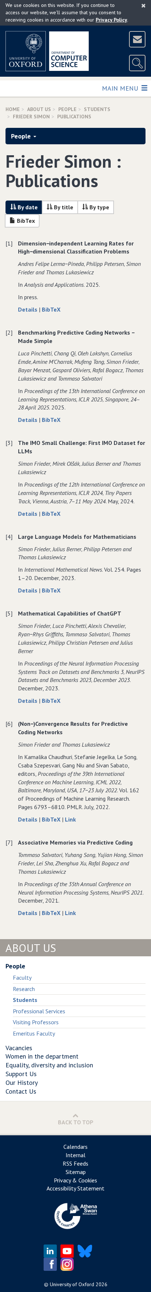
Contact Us (20, 1091)
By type (98, 207)
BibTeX (51, 309)
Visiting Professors (36, 1022)
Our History (21, 1082)
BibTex (25, 220)
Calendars (75, 1146)
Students (97, 109)
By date (27, 207)
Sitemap (76, 1171)
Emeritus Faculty (34, 1033)
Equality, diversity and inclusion (49, 1065)
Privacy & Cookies (75, 1180)
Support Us (21, 1074)
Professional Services (39, 1011)
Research (24, 988)
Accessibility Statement (75, 1188)
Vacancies (18, 1048)
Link (70, 819)
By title (62, 207)
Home (12, 109)
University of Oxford (72, 1284)
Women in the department (41, 1056)
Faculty (22, 977)
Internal (75, 1155)
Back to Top (75, 1122)
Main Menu (121, 88)
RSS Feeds (75, 1163)
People (67, 109)
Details (28, 309)
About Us (39, 109)
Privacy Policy (111, 19)
